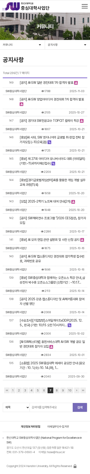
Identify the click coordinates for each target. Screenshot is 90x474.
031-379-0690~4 (23, 452)
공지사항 (52, 44)
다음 (77, 390)
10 (69, 390)
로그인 (75, 466)
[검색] (80, 407)
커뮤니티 (7, 44)
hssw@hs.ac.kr (56, 452)
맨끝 (83, 390)
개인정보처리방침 (30, 426)
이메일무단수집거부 (58, 426)
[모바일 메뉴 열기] (85, 6)
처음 (7, 390)
